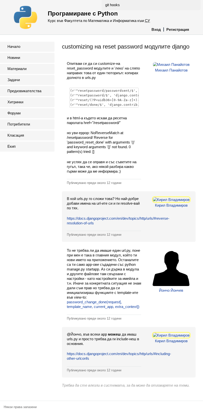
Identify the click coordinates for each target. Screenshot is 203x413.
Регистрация (177, 29)
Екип (11, 146)
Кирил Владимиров (171, 205)
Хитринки (15, 102)
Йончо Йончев (171, 290)
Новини (13, 57)
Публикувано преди (94, 183)
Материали (16, 69)
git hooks (112, 5)
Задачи (13, 80)
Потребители (18, 124)
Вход (156, 29)
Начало (13, 46)
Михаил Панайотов (171, 70)
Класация (15, 135)
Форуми (14, 113)
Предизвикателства (24, 91)
